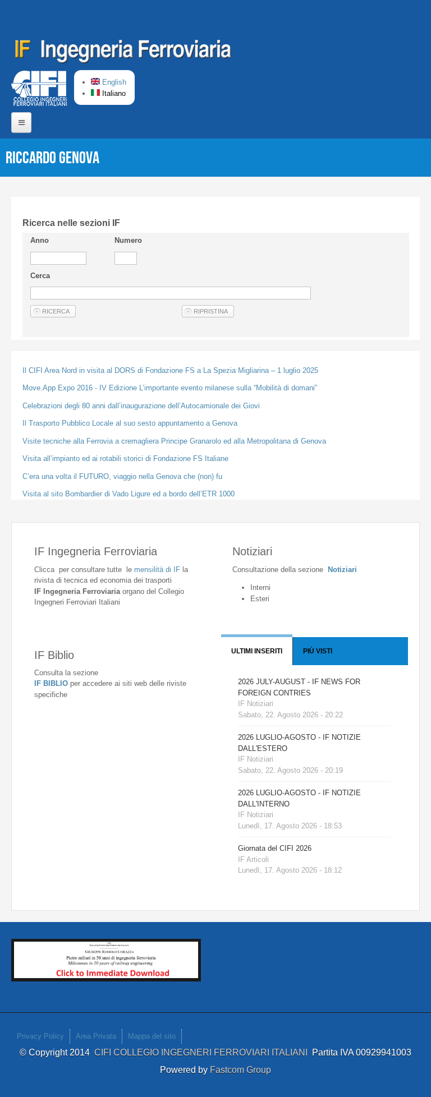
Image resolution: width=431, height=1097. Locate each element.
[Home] (123, 53)
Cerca (40, 275)
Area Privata (96, 1036)
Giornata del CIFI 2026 (274, 848)
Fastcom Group (240, 1070)
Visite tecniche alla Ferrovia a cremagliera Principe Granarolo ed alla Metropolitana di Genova (174, 441)
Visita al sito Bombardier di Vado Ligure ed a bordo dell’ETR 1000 (128, 494)
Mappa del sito (152, 1036)
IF (157, 569)
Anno (39, 240)
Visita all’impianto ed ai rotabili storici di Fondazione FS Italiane (125, 458)
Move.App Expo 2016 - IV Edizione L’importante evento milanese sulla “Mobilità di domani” (169, 388)
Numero (128, 240)
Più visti (317, 651)
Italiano (113, 93)
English (113, 82)
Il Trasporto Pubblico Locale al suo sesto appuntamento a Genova (129, 423)
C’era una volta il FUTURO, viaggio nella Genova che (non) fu (122, 476)
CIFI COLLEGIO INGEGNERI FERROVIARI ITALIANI (203, 1052)
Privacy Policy (40, 1036)
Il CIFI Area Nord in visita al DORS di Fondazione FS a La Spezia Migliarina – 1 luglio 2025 (170, 370)
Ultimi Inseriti (256, 651)
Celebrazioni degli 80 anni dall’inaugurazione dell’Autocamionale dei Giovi (141, 406)
